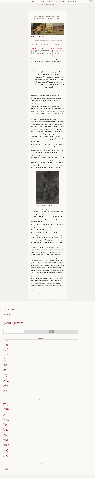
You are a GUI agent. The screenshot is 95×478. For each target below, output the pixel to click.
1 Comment (58, 16)
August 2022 (5, 445)
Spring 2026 (5, 369)
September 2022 (6, 444)
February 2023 (5, 439)
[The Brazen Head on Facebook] (90, 476)
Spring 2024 (5, 366)
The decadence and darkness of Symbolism (47, 19)
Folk (4, 355)
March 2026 (5, 404)
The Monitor (42, 1)
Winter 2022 (5, 390)
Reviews (4, 360)
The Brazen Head (34, 1)
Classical (4, 349)
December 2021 (5, 450)
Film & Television (6, 354)
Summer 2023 (5, 374)
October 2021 (5, 451)
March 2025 (5, 415)
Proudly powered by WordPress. (8, 476)
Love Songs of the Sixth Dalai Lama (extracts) (13, 324)
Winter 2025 (5, 394)
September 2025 (6, 409)
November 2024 (5, 419)
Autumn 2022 (5, 343)
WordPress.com (24, 476)
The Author (81, 1)
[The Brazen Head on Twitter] (92, 476)
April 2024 (5, 425)
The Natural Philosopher (60, 1)
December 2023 (5, 429)
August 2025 (5, 410)
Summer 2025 (5, 376)
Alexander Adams (51, 16)
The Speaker (87, 1)
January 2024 (5, 428)
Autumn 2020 (5, 340)
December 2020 (6, 456)
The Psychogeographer (72, 1)
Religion (4, 359)
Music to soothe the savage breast (8, 309)
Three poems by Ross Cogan (7, 314)
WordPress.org (5, 469)
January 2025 (5, 418)
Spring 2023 (5, 365)
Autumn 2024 (5, 345)
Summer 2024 (5, 375)
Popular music (5, 358)
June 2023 (5, 435)
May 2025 (5, 413)
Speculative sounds (6, 310)
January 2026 (5, 405)
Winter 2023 (5, 391)
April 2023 (5, 436)
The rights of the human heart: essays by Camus (15, 322)
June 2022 (5, 446)
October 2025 (5, 408)
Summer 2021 (5, 371)
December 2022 (5, 441)
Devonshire (5, 313)
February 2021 (5, 454)
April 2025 (5, 414)
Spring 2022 (5, 364)
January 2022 (5, 449)
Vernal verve (10, 327)
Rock (4, 361)
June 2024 (5, 424)
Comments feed (5, 468)
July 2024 (4, 423)
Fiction (4, 353)
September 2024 (6, 420)
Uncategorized (5, 385)
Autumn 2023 (5, 344)
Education (5, 350)
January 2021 (5, 455)
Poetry (4, 356)
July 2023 (4, 434)
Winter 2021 (5, 389)
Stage (4, 370)
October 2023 (5, 430)
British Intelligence (50, 1)
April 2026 (5, 403)
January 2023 (5, 440)
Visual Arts (5, 386)
